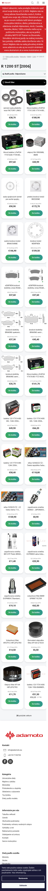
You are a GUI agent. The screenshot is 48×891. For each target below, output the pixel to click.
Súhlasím (23, 885)
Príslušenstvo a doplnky (11, 788)
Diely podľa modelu (10, 798)
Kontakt (5, 838)
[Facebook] (4, 761)
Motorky (5, 857)
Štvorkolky (6, 864)
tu (25, 873)
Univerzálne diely (9, 778)
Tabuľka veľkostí (8, 814)
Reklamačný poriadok (10, 831)
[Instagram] (10, 761)
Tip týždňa (6, 795)
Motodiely (6, 785)
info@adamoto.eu (15, 750)
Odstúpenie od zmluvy (11, 834)
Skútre (4, 860)
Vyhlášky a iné (8, 828)
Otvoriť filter (10, 82)
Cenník (5, 818)
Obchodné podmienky (10, 821)
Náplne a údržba (8, 782)
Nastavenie (23, 878)
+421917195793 (14, 755)
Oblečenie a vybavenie (11, 792)
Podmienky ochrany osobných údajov (17, 824)
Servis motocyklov (9, 841)
